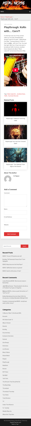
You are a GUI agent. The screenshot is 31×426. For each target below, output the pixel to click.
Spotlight (5, 375)
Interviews (5, 345)
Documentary (6, 332)
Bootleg (5, 329)
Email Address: (8, 217)
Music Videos (6, 352)
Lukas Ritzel (6, 281)
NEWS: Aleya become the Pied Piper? (13, 264)
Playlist (4, 359)
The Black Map (7, 385)
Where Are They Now (8, 414)
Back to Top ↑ (15, 424)
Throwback (6, 388)
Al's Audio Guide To (8, 319)
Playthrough (8, 17)
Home (2, 17)
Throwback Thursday (8, 391)
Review (5, 368)
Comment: (7, 193)
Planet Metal (6, 355)
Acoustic (5, 316)
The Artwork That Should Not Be (11, 381)
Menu (2, 11)
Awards (5, 326)
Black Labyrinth (11, 94)
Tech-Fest (5, 378)
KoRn (5, 96)
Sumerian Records (13, 96)
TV (3, 401)
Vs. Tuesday (6, 408)
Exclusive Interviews (8, 336)
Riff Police (5, 372)
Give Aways (6, 342)
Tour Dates (6, 395)
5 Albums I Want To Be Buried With (12, 313)
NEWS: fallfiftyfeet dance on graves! (12, 267)
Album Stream (7, 323)
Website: (6, 224)
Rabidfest (5, 365)
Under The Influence (8, 404)
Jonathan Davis (21, 94)
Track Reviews (6, 398)
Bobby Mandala (7, 296)
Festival (5, 339)
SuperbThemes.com (15, 422)
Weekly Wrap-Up (7, 411)
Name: (6, 209)
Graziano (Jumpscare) (9, 301)
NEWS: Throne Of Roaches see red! (12, 256)
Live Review (6, 349)
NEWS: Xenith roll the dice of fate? (12, 271)
